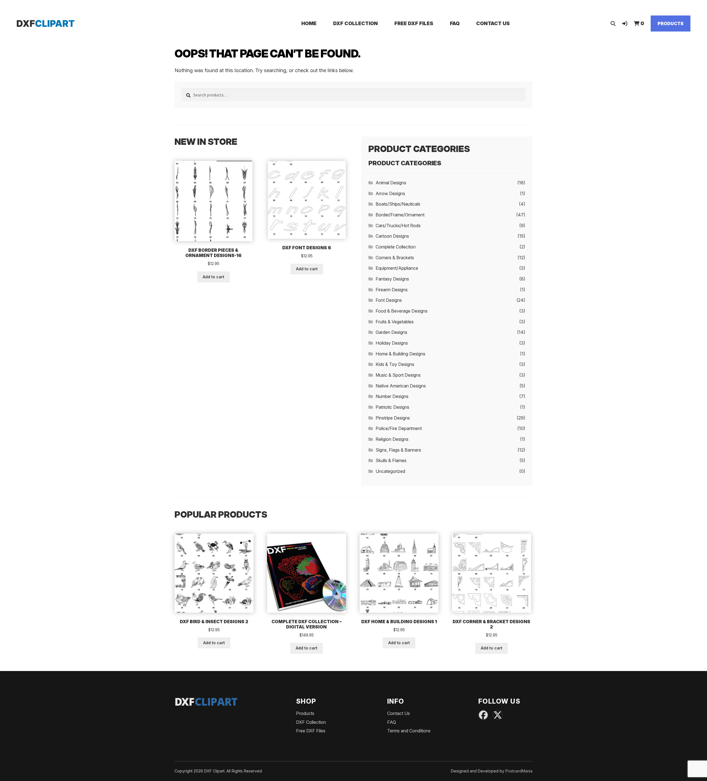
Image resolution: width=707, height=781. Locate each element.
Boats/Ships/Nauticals (398, 204)
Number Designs (392, 396)
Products (671, 23)
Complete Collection (396, 247)
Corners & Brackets (395, 257)
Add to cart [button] (213, 276)
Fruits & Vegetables (395, 321)
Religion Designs (392, 439)
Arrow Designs (390, 193)
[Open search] (613, 23)
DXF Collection (355, 23)
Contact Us (493, 23)
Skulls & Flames (391, 460)
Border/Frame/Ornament (400, 214)
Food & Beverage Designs (402, 311)
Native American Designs (401, 386)
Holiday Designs (392, 343)
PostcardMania (518, 771)
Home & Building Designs (400, 354)
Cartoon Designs (392, 236)
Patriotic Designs (392, 407)
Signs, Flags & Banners (398, 450)
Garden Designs (391, 332)
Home (308, 23)
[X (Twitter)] (498, 715)
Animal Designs (391, 182)
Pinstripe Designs (393, 418)
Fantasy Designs (392, 279)
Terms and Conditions (409, 730)
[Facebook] (483, 715)
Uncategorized (390, 471)
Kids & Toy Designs (395, 364)
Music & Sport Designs (398, 375)
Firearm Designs (392, 289)
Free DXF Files (413, 23)
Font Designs (389, 300)
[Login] (624, 23)
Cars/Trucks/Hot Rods (398, 225)
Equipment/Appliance (397, 268)
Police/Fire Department (399, 428)
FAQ (455, 23)
